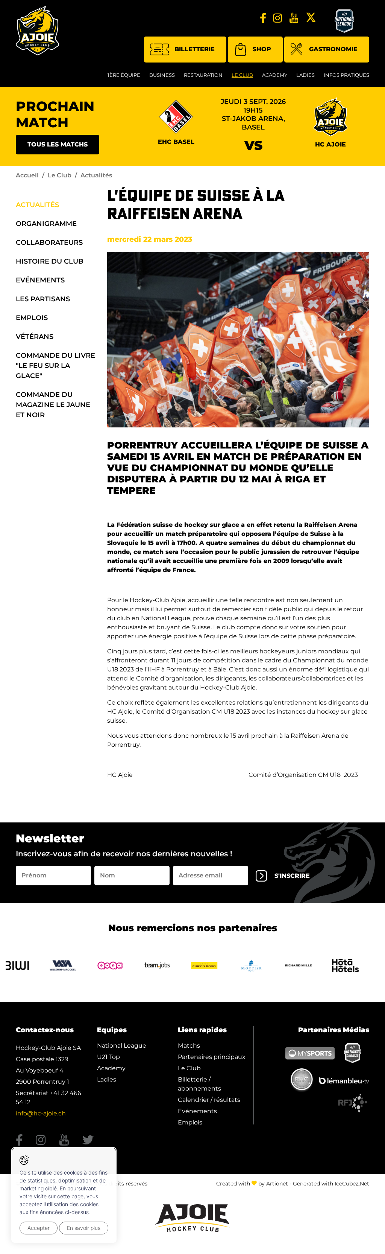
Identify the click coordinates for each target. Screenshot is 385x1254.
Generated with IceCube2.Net (331, 1183)
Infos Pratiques (346, 75)
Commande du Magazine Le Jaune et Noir (53, 405)
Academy (274, 75)
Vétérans (34, 337)
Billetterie (194, 49)
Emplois (32, 318)
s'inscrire (292, 875)
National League (121, 1045)
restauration (203, 75)
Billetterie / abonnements (199, 1084)
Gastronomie (333, 49)
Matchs (189, 1045)
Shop (262, 49)
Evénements (40, 280)
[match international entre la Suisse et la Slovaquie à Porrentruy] (238, 339)
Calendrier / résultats (209, 1099)
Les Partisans (43, 299)
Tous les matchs (57, 144)
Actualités (37, 205)
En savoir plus (83, 1228)
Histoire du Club (49, 261)
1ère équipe (124, 75)
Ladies (305, 75)
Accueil (27, 175)
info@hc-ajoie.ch (41, 1113)
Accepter (38, 1228)
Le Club (242, 75)
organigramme (46, 224)
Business (162, 75)
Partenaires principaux (212, 1056)
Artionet (277, 1183)
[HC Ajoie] (37, 30)
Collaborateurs (49, 242)
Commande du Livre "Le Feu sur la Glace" (55, 365)
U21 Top (108, 1056)
